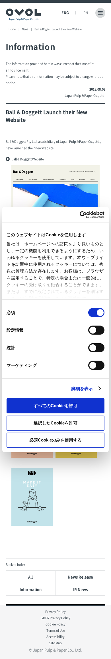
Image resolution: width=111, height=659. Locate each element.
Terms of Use (55, 630)
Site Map (55, 643)
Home (12, 29)
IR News (80, 589)
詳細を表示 (82, 388)
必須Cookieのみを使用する (55, 440)
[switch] (96, 330)
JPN (85, 12)
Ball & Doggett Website (27, 159)
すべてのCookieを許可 (55, 405)
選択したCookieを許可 (55, 422)
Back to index (15, 564)
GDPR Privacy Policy (55, 618)
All (30, 576)
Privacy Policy (55, 611)
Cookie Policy (55, 624)
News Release (80, 576)
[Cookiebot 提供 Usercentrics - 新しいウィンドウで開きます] (79, 214)
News (25, 29)
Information (31, 589)
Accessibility (55, 636)
